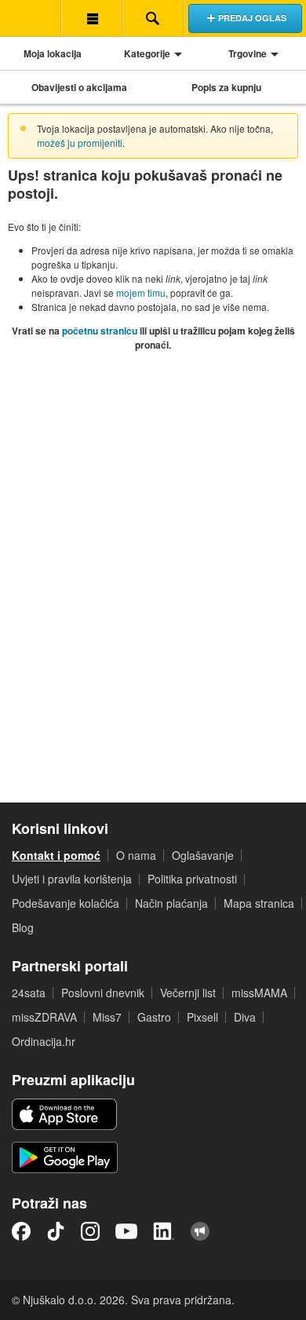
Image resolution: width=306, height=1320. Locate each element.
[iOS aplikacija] (64, 1114)
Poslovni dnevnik (102, 992)
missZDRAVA (44, 1017)
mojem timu (141, 292)
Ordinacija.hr (43, 1041)
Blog (23, 927)
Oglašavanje (203, 855)
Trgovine (247, 53)
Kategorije (147, 53)
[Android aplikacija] (65, 1157)
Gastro (154, 1017)
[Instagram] (90, 1231)
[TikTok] (55, 1231)
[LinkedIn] (164, 1231)
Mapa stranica (259, 903)
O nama (136, 855)
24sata (29, 992)
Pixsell (202, 1017)
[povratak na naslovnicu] (30, 18)
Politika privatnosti (192, 879)
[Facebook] (21, 1231)
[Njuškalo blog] (200, 1231)
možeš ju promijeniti (79, 142)
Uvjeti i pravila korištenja (72, 879)
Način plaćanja (171, 903)
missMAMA (259, 992)
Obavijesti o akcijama (79, 87)
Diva (245, 1017)
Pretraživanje (153, 18)
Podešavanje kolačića (65, 903)
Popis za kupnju (226, 87)
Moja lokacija (53, 53)
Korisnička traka (91, 18)
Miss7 (107, 1017)
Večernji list (188, 992)
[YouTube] (126, 1231)
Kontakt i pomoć (56, 855)
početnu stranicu (99, 331)
